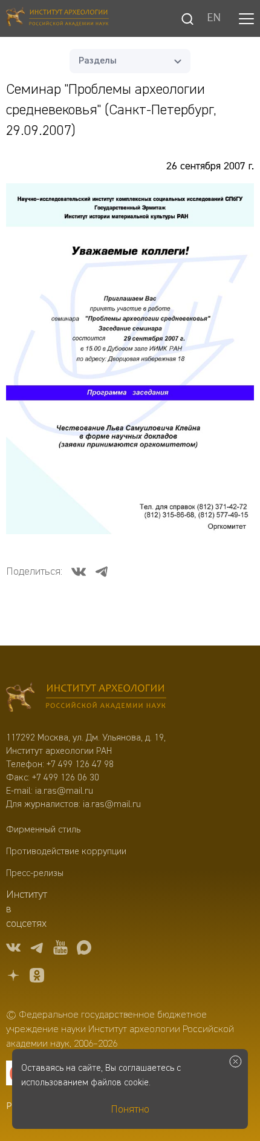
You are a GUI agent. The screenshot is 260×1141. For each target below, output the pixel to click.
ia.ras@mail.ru (64, 791)
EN (214, 19)
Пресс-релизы (34, 873)
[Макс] (84, 949)
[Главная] (57, 18)
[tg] (37, 949)
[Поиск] (187, 18)
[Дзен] (13, 977)
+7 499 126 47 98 (80, 765)
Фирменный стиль (43, 830)
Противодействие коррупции (66, 852)
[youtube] (60, 949)
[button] (246, 18)
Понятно (130, 1109)
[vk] (13, 949)
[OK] (37, 977)
